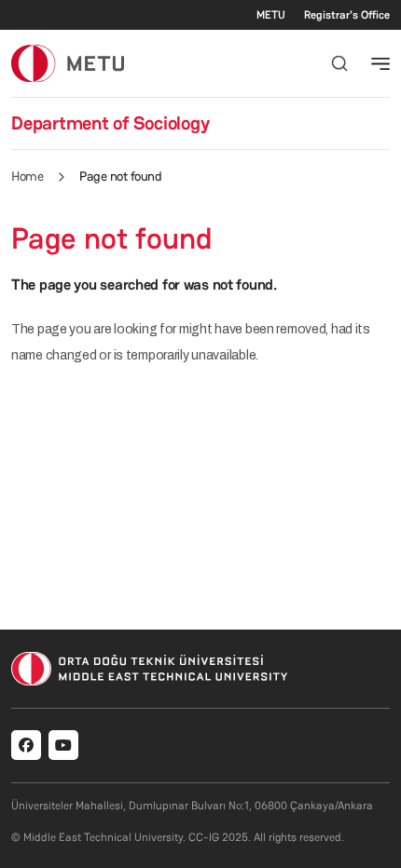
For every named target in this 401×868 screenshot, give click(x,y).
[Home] (67, 63)
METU (270, 14)
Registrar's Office (347, 14)
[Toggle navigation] (380, 63)
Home (27, 176)
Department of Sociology (110, 123)
